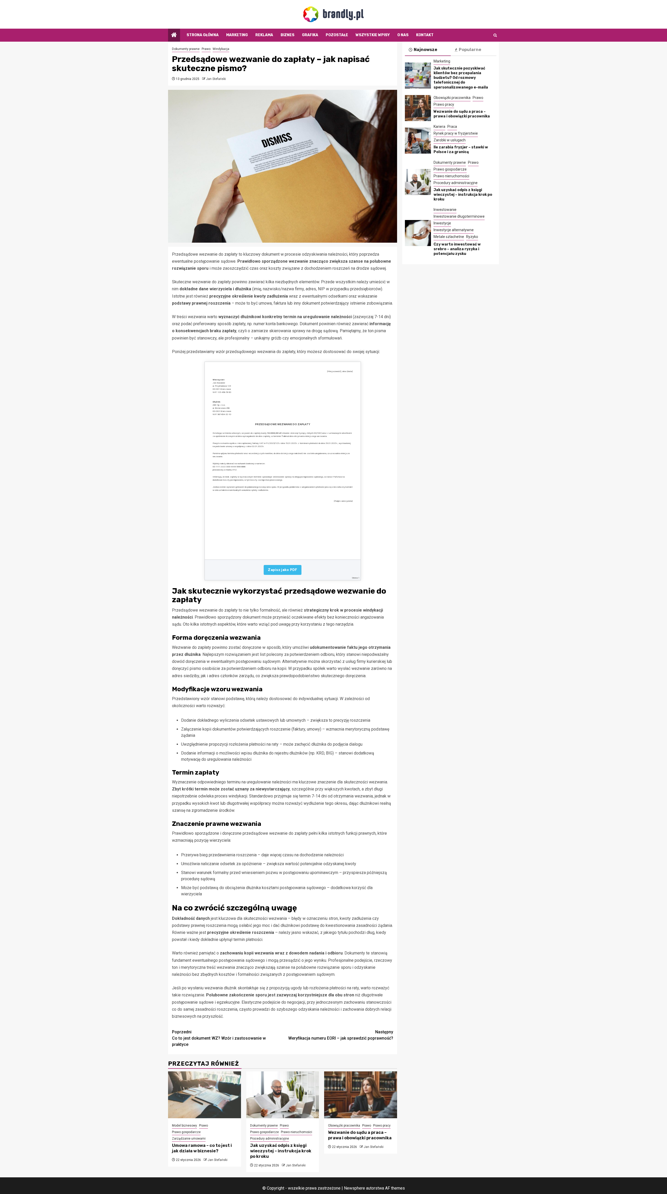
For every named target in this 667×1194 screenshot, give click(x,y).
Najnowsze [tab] (425, 49)
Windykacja (221, 49)
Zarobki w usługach (450, 140)
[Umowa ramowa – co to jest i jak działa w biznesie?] (204, 1094)
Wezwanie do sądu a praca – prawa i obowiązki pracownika (360, 1135)
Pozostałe (337, 35)
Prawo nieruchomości (296, 1132)
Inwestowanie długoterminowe (459, 216)
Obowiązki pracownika (344, 1125)
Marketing (237, 35)
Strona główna (203, 35)
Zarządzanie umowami (189, 1138)
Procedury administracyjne (269, 1138)
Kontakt (425, 35)
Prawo (206, 49)
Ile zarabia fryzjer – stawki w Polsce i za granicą (461, 149)
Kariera (439, 126)
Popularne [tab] (470, 49)
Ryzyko (472, 237)
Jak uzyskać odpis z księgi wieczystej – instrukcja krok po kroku (280, 1151)
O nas (403, 35)
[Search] (495, 35)
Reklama (264, 35)
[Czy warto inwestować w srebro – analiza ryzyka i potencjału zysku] (418, 233)
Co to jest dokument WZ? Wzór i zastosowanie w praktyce (219, 1038)
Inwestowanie (445, 210)
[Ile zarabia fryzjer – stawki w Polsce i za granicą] (418, 141)
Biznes (287, 35)
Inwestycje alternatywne (454, 230)
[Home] (174, 35)
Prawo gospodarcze (186, 1132)
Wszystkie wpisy (373, 35)
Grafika (310, 35)
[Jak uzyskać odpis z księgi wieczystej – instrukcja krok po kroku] (282, 1094)
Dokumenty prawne (186, 49)
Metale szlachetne (449, 237)
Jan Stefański (216, 79)
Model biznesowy (184, 1125)
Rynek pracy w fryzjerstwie (456, 133)
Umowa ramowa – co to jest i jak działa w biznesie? (202, 1148)
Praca (452, 126)
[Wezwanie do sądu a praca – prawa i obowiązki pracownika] (360, 1094)
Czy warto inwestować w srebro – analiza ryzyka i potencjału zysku (457, 249)
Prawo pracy (382, 1125)
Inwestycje (442, 223)
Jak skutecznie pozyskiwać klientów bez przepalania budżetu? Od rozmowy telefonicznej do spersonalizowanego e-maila (461, 78)
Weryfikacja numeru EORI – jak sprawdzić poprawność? (340, 1035)
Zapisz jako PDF (282, 570)
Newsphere (354, 1188)
